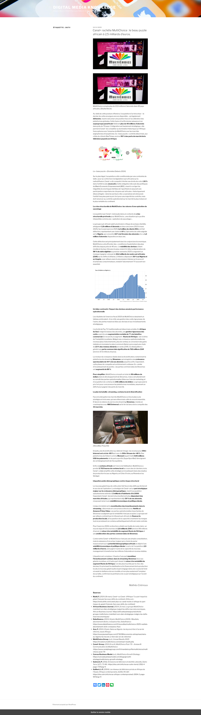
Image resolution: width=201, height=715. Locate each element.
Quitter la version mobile (100, 712)
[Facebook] (95, 685)
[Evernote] (112, 685)
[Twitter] (99, 685)
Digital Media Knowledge (84, 7)
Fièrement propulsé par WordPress (64, 704)
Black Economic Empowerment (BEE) (110, 186)
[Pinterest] (108, 685)
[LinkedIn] (103, 685)
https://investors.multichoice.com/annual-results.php (113, 642)
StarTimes (110, 136)
